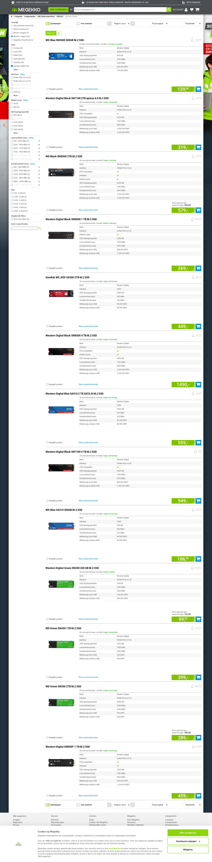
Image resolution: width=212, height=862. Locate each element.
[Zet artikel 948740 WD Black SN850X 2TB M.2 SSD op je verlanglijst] (199, 156)
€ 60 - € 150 (19, 193)
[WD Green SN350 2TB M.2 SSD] (61, 702)
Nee (16, 107)
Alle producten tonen (23, 26)
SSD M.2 (60, 17)
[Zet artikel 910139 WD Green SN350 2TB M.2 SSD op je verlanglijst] (199, 686)
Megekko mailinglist (135, 825)
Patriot (18, 55)
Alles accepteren (188, 832)
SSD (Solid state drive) (46, 17)
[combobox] (120, 9)
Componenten (29, 17)
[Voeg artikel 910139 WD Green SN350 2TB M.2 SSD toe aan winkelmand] (198, 737)
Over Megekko (133, 820)
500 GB (17, 115)
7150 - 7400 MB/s (21, 152)
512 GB (17, 119)
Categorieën (171, 816)
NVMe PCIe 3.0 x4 (22, 78)
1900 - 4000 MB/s (21, 171)
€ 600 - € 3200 (20, 211)
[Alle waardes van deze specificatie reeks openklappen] (39, 141)
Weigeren (188, 849)
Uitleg (22, 74)
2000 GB (18, 126)
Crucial (18, 48)
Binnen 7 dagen (21, 36)
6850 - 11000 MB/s (22, 181)
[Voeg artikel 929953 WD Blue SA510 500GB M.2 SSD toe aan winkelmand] (198, 559)
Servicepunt (56, 825)
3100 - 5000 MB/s (21, 145)
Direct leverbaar (21, 29)
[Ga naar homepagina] (29, 10)
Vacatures (131, 822)
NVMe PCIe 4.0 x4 (22, 81)
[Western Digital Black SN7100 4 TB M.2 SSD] (61, 467)
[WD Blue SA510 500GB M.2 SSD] (61, 525)
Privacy (16, 825)
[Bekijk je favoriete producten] (191, 9)
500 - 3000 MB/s (21, 141)
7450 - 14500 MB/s (22, 155)
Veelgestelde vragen (97, 825)
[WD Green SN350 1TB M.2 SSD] (61, 644)
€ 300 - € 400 (20, 204)
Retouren (55, 820)
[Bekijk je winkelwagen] (197, 9)
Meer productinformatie (88, 89)
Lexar (17, 52)
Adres (91, 820)
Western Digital (71, 17)
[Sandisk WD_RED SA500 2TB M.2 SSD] (61, 293)
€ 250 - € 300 (20, 200)
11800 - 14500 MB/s (22, 185)
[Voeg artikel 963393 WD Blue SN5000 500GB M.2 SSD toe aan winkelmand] (198, 89)
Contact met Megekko (98, 822)
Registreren (17, 822)
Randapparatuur (171, 825)
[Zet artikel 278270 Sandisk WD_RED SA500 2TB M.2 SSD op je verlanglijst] (199, 277)
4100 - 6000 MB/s (21, 174)
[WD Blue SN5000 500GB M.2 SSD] (61, 56)
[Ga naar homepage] (11, 17)
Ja (15, 103)
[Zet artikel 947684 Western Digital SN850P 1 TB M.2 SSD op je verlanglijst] (199, 746)
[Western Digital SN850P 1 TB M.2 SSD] (61, 762)
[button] (58, 9)
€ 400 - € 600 (20, 207)
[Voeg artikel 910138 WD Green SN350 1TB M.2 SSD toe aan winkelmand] (198, 677)
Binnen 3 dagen (21, 33)
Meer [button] (15, 70)
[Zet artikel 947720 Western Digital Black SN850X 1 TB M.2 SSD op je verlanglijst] (199, 219)
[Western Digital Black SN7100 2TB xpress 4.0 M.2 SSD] (61, 114)
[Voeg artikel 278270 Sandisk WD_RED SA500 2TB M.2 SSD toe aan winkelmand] (198, 326)
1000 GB (18, 122)
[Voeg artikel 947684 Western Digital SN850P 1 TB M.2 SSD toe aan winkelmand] (198, 796)
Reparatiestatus (57, 822)
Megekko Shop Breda (23, 40)
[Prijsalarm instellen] (192, 40)
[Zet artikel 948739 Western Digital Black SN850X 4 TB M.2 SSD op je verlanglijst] (199, 335)
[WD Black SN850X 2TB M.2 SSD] (61, 172)
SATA (17, 92)
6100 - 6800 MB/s (21, 178)
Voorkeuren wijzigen (186, 841)
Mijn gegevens (19, 816)
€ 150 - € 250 (20, 197)
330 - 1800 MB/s (21, 167)
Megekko (131, 816)
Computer (18, 17)
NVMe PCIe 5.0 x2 (22, 85)
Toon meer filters (21, 219)
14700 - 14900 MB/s (22, 159)
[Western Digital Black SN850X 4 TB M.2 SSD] (61, 351)
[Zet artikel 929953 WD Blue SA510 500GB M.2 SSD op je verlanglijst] (199, 509)
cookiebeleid (114, 848)
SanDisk (18, 62)
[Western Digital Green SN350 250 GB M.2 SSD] (61, 584)
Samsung (19, 59)
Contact (92, 816)
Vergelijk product (56, 89)
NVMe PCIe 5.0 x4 (22, 88)
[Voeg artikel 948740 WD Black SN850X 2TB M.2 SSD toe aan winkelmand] (198, 210)
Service (54, 816)
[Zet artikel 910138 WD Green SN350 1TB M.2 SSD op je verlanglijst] (199, 628)
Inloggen (16, 820)
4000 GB (18, 129)
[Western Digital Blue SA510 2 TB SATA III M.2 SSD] (61, 409)
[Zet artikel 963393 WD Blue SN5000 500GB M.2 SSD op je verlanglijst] (199, 40)
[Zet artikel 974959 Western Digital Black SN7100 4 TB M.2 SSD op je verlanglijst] (199, 451)
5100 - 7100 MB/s (21, 148)
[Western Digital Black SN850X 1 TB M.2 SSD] (61, 235)
